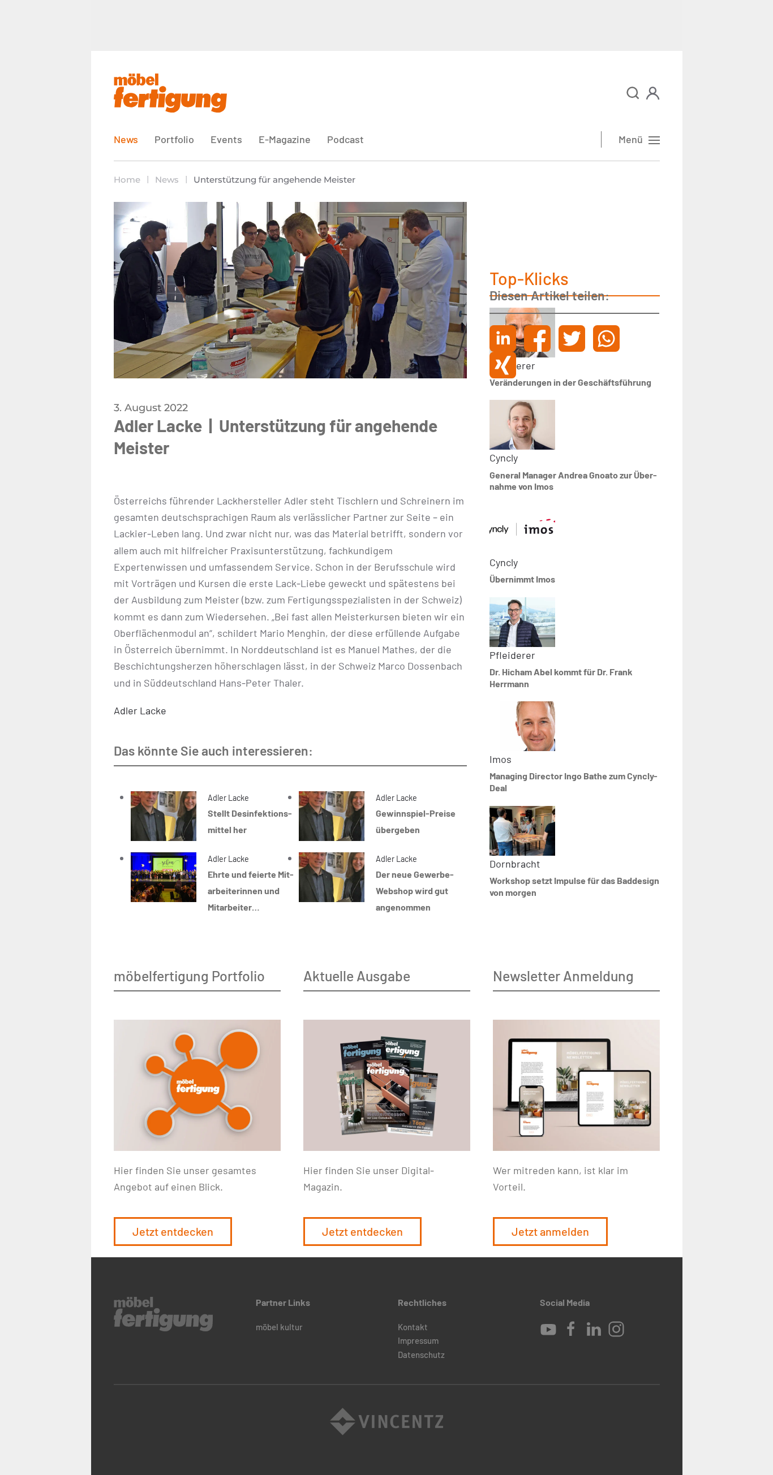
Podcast (345, 139)
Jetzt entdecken (172, 1231)
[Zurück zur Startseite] (170, 93)
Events (226, 139)
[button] (633, 93)
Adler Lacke (140, 710)
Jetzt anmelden (550, 1231)
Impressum (418, 1340)
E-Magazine (285, 139)
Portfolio (174, 139)
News (126, 139)
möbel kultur (279, 1327)
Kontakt (413, 1327)
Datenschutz (421, 1354)
